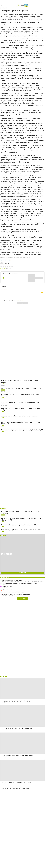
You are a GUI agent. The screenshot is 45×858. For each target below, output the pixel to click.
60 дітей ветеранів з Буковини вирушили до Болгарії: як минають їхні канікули (20, 409)
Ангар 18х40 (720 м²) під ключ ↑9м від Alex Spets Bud (17, 728)
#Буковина (2, 260)
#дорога (10, 260)
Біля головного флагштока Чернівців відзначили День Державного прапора (20, 381)
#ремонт (6, 260)
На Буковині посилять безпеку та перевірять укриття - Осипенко (19, 416)
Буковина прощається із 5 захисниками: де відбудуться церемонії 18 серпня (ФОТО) (22, 519)
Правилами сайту (19, 300)
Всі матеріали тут (22, 572)
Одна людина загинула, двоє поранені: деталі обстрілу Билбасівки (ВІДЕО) (22, 430)
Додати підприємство (22, 598)
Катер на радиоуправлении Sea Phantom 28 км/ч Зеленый (18, 755)
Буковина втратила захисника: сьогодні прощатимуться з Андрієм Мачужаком (20, 395)
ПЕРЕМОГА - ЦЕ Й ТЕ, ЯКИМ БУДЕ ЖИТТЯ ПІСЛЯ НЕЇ (16, 701)
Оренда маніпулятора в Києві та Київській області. (16, 788)
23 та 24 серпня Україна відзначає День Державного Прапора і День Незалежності (20, 423)
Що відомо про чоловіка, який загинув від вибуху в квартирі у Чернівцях (20, 512)
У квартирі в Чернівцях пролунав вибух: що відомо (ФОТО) (19, 525)
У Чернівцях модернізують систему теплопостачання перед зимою (20, 402)
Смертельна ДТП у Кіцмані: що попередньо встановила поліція (21, 530)
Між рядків (6, 554)
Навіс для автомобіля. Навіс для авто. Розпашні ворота (17, 782)
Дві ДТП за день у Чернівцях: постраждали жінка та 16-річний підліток (21, 388)
